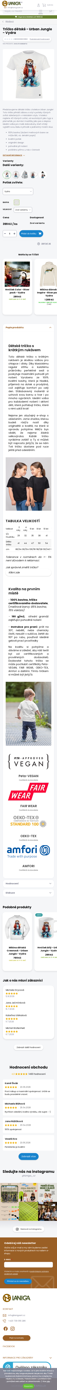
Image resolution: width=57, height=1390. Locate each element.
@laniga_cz (28, 1175)
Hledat (50, 11)
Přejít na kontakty (16, 1338)
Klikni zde (14, 572)
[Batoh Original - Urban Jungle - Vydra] (25, 174)
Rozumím (28, 1386)
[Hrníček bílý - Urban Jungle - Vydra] (34, 174)
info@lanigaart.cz (16, 1315)
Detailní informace (12, 155)
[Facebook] (5, 1328)
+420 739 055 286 (17, 1320)
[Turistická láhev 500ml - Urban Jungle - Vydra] (43, 174)
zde (48, 1381)
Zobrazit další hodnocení (28, 1047)
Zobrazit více (28, 1156)
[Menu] (40, 12)
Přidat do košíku (28, 233)
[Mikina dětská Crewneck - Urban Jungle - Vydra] (16, 174)
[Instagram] (12, 1328)
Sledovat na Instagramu (31, 1229)
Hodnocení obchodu (29, 1067)
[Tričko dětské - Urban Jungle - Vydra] (7, 174)
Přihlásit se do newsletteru (18, 1281)
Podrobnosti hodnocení (40, 39)
